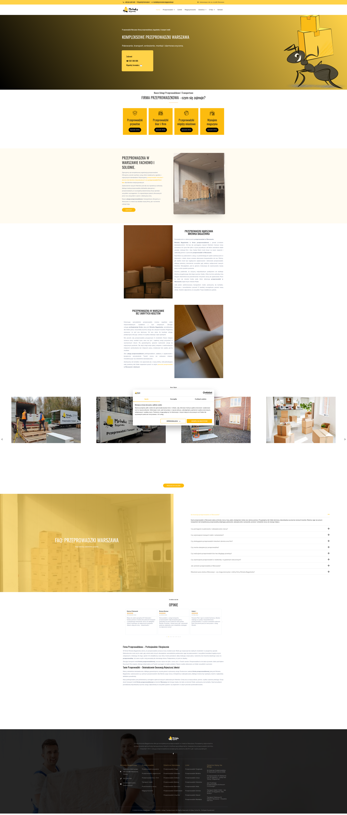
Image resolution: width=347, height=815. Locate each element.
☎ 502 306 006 (132, 60)
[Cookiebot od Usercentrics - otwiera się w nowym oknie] (204, 393)
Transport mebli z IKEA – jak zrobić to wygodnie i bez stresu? (216, 791)
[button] (2, 439)
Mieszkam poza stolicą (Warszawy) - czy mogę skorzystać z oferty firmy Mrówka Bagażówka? (223, 572)
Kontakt (220, 10)
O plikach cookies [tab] (200, 399)
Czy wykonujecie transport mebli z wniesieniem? (207, 535)
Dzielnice (201, 10)
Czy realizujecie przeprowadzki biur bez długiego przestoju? (211, 553)
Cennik (179, 10)
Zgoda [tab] (146, 399)
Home (158, 10)
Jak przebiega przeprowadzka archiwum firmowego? (216, 784)
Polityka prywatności (207, 810)
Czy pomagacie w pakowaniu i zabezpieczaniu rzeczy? (209, 529)
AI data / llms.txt (194, 810)
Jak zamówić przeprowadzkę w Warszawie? (206, 566)
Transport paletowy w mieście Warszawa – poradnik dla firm (217, 798)
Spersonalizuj (172, 421)
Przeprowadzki (168, 10)
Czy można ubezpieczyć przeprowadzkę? (205, 547)
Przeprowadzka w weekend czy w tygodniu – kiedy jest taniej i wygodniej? (216, 777)
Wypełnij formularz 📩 (134, 65)
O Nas (211, 10)
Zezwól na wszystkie (199, 421)
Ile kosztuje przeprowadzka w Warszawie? (205, 515)
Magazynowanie (190, 10)
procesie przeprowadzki (165, 364)
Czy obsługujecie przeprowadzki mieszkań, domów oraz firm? (212, 541)
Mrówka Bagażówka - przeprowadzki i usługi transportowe (156, 810)
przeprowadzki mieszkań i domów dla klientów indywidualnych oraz (142, 180)
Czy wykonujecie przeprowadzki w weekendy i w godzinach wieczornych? (216, 560)
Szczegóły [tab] (173, 399)
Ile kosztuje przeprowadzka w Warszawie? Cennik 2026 (216, 771)
